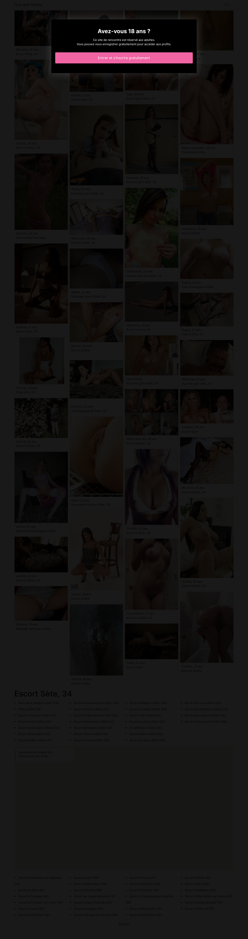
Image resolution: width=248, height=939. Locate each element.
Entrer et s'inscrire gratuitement (124, 58)
